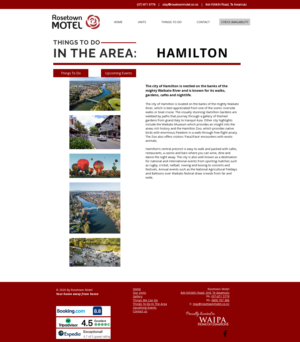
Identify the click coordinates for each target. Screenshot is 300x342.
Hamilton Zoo (191, 128)
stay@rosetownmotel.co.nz (180, 4)
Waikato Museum (174, 124)
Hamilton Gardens (218, 112)
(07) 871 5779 (147, 4)
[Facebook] (225, 333)
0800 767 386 (220, 300)
